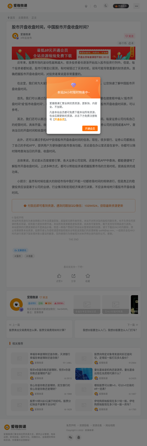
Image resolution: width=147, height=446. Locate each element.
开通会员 (90, 128)
